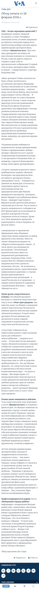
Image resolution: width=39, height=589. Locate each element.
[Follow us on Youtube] (13, 571)
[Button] (32, 27)
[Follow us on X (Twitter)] (8, 571)
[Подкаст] (28, 571)
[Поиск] (33, 586)
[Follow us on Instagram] (18, 571)
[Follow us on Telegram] (3, 576)
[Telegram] (24, 586)
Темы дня (5, 10)
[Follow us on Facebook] (3, 571)
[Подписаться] (33, 571)
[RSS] (23, 571)
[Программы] (15, 586)
